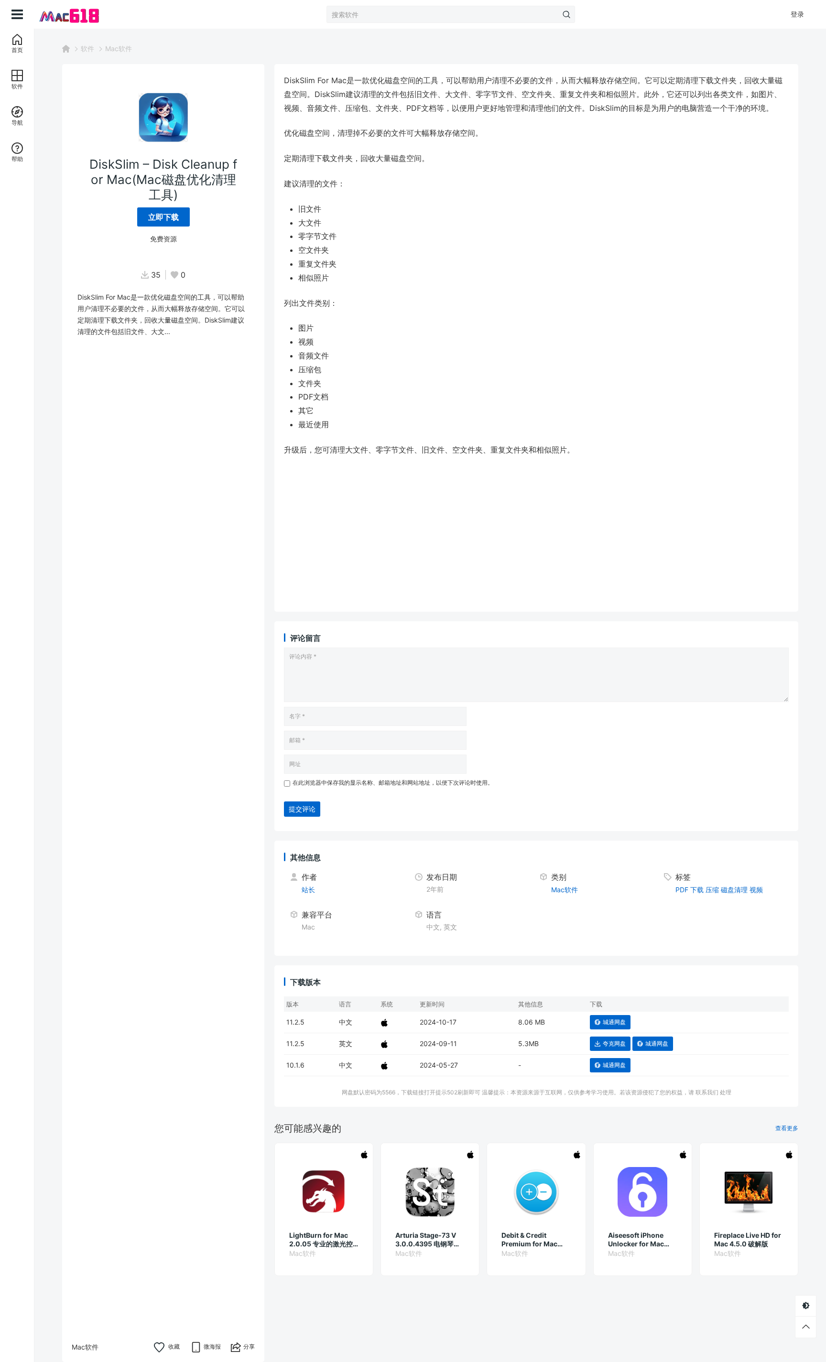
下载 (697, 890)
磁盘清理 (734, 890)
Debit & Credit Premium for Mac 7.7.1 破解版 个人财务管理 (535, 1239)
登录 (797, 14)
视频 (756, 890)
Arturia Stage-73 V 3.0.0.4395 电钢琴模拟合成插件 (427, 1239)
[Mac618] (82, 14)
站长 (308, 890)
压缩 (712, 890)
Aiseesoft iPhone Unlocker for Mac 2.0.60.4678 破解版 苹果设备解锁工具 (639, 1239)
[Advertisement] (536, 535)
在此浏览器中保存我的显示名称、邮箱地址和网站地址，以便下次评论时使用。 (393, 782)
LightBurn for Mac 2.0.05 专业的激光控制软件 (321, 1239)
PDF (681, 890)
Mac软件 (118, 48)
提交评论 (302, 809)
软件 (87, 48)
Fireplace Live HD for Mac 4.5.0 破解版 (747, 1239)
